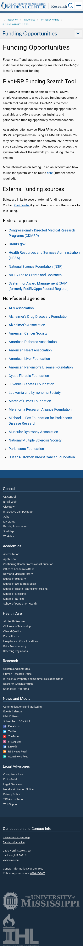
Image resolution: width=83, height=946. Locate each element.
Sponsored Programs (16, 689)
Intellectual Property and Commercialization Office (33, 679)
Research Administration (18, 684)
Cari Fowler (22, 205)
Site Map (8, 531)
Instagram (13, 741)
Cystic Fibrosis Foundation (29, 376)
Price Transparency (14, 646)
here (50, 173)
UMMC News (11, 716)
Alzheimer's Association (27, 325)
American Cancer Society (28, 333)
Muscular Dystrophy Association (33, 432)
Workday (8, 536)
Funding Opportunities (16, 24)
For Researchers (49, 20)
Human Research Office (17, 674)
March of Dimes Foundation (30, 401)
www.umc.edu (11, 860)
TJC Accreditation (13, 799)
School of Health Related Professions (25, 589)
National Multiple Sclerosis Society (35, 440)
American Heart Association (30, 350)
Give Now (9, 506)
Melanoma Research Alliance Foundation (40, 409)
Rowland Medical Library (18, 574)
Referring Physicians (15, 651)
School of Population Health (20, 603)
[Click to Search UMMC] (70, 5)
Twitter (11, 731)
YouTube (12, 736)
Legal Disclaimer (13, 784)
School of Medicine (14, 594)
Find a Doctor (11, 636)
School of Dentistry (14, 579)
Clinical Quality (12, 631)
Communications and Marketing (22, 706)
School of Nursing (14, 599)
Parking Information (15, 526)
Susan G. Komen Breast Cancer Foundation (42, 457)
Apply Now (9, 559)
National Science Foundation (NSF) (35, 266)
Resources (29, 20)
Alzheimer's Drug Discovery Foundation (39, 316)
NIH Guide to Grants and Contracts (35, 275)
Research (59, 6)
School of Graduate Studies (19, 584)
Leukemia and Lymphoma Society (35, 393)
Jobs (6, 516)
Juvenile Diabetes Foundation (31, 384)
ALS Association (21, 308)
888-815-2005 (37, 873)
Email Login (10, 501)
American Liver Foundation (29, 359)
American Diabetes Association (33, 342)
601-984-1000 (35, 868)
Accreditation (11, 554)
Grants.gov (17, 244)
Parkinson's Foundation (26, 449)
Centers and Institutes (16, 669)
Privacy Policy (11, 794)
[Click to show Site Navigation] (78, 5)
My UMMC (9, 521)
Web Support (11, 804)
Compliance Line (13, 774)
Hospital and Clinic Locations (20, 641)
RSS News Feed (16, 751)
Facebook (13, 726)
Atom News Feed (17, 756)
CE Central (9, 496)
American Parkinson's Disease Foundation (41, 367)
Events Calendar (13, 711)
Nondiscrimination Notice (18, 789)
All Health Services (14, 621)
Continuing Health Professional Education (28, 564)
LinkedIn (12, 746)
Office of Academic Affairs (18, 569)
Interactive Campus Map (18, 511)
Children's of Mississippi (17, 626)
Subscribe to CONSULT (16, 721)
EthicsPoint (10, 779)
